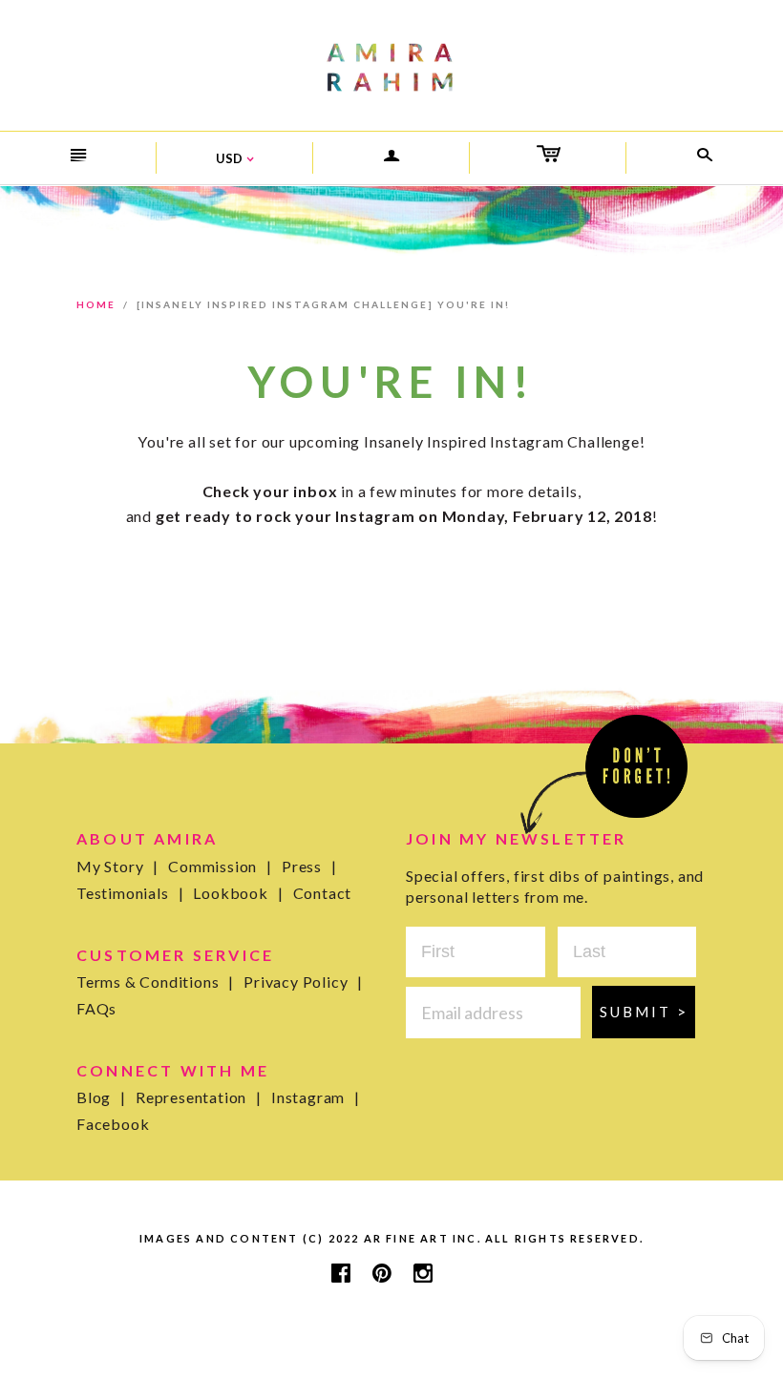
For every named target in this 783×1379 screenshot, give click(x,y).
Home (96, 304)
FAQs (96, 1008)
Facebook (112, 1124)
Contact (322, 893)
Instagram (315, 1097)
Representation (199, 1097)
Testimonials (129, 893)
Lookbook (238, 893)
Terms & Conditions (155, 981)
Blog (101, 1097)
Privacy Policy (303, 981)
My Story (117, 866)
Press (309, 866)
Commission (220, 866)
